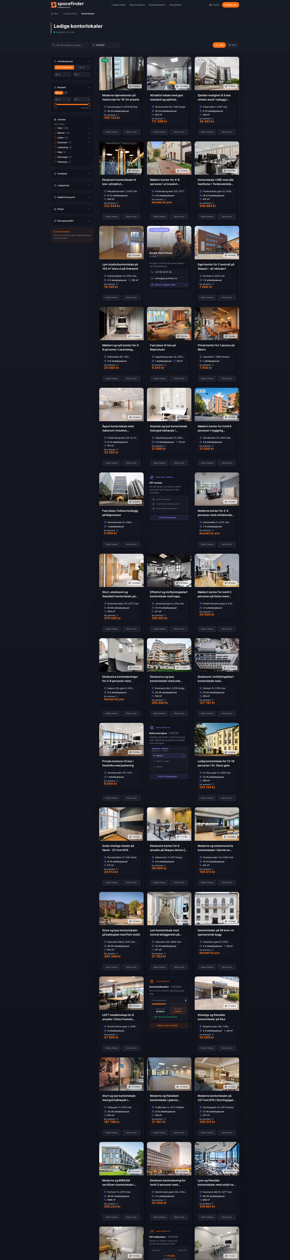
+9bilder (136, 86)
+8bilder (232, 255)
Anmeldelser (175, 4)
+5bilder (232, 336)
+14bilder (183, 583)
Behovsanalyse (137, 4)
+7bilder (232, 86)
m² (83, 67)
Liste (221, 45)
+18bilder (231, 171)
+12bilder (183, 1171)
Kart (234, 45)
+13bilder (135, 336)
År (66, 93)
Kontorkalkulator (157, 4)
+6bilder (184, 171)
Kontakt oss (231, 4)
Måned (59, 93)
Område (62, 119)
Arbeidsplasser (65, 67)
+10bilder (183, 86)
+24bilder (231, 667)
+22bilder (231, 837)
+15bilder (136, 583)
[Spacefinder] (67, 5)
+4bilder (184, 921)
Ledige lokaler (119, 4)
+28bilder (135, 171)
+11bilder (183, 667)
